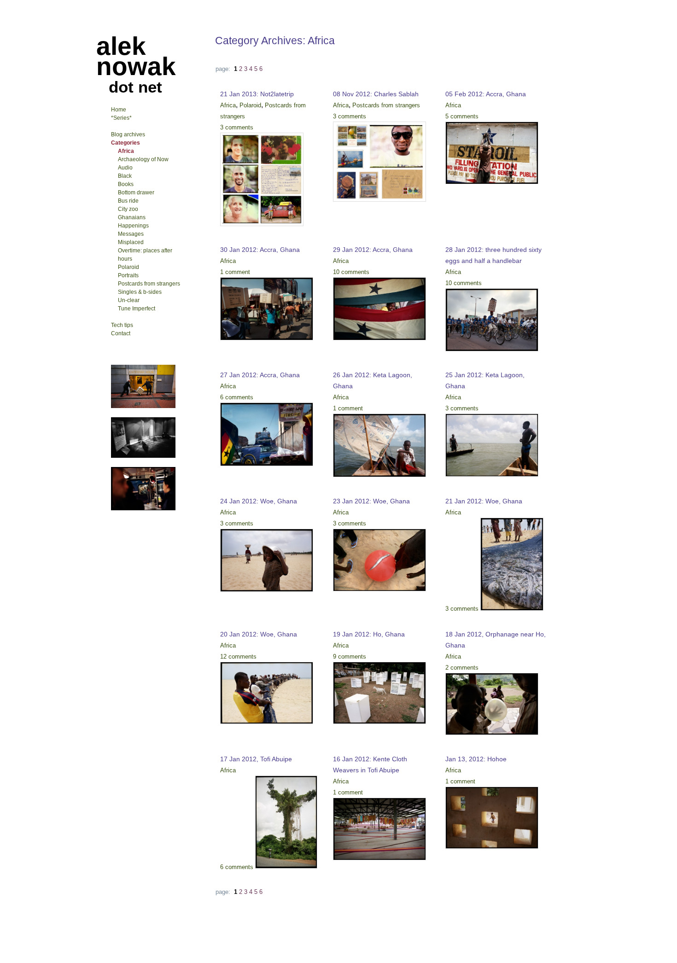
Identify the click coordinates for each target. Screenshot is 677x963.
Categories (125, 143)
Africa (228, 105)
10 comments (351, 271)
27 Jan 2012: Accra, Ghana (260, 375)
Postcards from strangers (386, 105)
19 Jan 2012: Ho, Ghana (369, 634)
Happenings (133, 225)
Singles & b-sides (140, 292)
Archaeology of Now (143, 159)
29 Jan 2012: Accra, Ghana (373, 249)
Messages (131, 234)
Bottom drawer (136, 192)
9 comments (349, 656)
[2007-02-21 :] (143, 406)
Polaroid (250, 105)
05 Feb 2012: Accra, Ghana (485, 94)
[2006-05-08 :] (143, 456)
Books (126, 184)
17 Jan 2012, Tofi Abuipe (256, 759)
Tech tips (122, 325)
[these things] (143, 508)
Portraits (128, 275)
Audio (125, 167)
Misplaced (131, 242)
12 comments (238, 656)
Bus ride (128, 201)
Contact (120, 333)
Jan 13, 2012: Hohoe (476, 759)
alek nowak (136, 56)
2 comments (462, 667)
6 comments (236, 397)
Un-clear (129, 300)
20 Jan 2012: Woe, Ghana (258, 634)
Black (125, 176)
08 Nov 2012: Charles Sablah (376, 94)
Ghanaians (132, 217)
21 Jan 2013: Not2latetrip (257, 94)
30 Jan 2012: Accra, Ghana (260, 249)
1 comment (235, 271)
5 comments (462, 116)
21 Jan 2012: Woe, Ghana (483, 501)
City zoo (128, 209)
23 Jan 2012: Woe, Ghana (371, 501)
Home (118, 109)
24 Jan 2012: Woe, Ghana (258, 501)
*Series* (121, 118)
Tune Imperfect (136, 308)
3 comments (236, 127)
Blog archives (128, 134)
